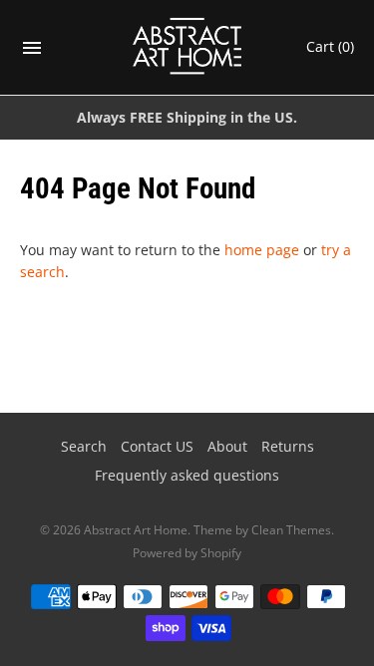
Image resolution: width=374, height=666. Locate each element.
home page (261, 249)
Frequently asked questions (187, 475)
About (227, 446)
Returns (287, 446)
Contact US (157, 446)
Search (84, 446)
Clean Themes (291, 529)
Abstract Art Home (135, 529)
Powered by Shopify (187, 552)
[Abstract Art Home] (187, 47)
